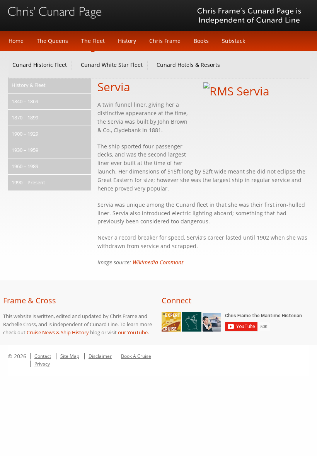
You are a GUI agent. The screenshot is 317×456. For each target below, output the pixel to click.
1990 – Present (28, 182)
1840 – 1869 (25, 101)
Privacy (42, 364)
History (127, 40)
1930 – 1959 (25, 149)
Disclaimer (100, 356)
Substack (233, 40)
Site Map (69, 356)
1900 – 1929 (25, 133)
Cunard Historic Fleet (39, 64)
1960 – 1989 (25, 166)
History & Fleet (29, 85)
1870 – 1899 (25, 117)
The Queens (52, 40)
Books (201, 40)
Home (16, 40)
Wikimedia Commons (158, 262)
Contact (42, 356)
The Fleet (93, 40)
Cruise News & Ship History (58, 332)
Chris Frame (165, 40)
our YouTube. (133, 332)
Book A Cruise (136, 356)
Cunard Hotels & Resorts (188, 64)
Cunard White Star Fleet (112, 64)
